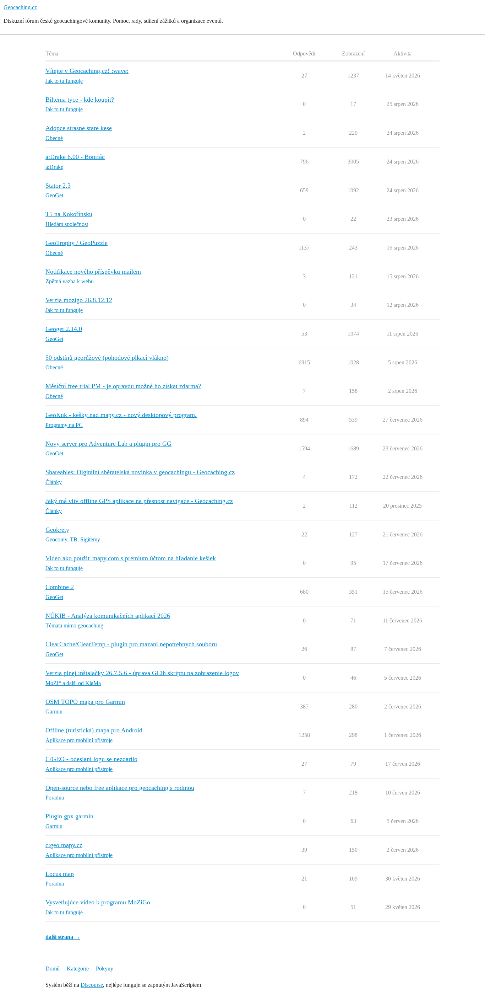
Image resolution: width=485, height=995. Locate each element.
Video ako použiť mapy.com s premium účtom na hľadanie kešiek (130, 558)
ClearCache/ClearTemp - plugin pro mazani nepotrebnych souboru (131, 644)
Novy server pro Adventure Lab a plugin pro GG (108, 443)
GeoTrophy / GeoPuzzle (76, 242)
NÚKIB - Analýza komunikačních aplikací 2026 (107, 615)
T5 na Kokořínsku (68, 214)
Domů (52, 968)
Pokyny (104, 968)
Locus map (59, 873)
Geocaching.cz (20, 7)
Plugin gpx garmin (69, 816)
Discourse (92, 985)
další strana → (62, 937)
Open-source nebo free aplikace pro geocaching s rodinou (119, 787)
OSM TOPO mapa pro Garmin (85, 701)
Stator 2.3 (58, 185)
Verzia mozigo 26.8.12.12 (78, 300)
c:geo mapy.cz (63, 845)
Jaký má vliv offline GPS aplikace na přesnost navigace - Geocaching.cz (139, 500)
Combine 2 (59, 586)
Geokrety (57, 529)
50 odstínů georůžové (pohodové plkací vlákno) (107, 357)
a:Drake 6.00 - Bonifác (75, 156)
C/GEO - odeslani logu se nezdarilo (91, 759)
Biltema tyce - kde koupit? (79, 99)
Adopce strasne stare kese (78, 128)
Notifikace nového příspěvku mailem (93, 271)
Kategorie (78, 968)
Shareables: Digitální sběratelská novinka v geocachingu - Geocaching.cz (140, 472)
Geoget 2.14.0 (63, 328)
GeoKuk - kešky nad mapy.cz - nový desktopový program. (121, 414)
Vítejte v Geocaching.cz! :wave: (87, 70)
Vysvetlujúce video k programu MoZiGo (97, 902)
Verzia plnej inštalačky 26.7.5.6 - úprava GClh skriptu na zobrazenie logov (142, 672)
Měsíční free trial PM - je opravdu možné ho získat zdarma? (123, 386)
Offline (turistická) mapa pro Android (93, 730)
